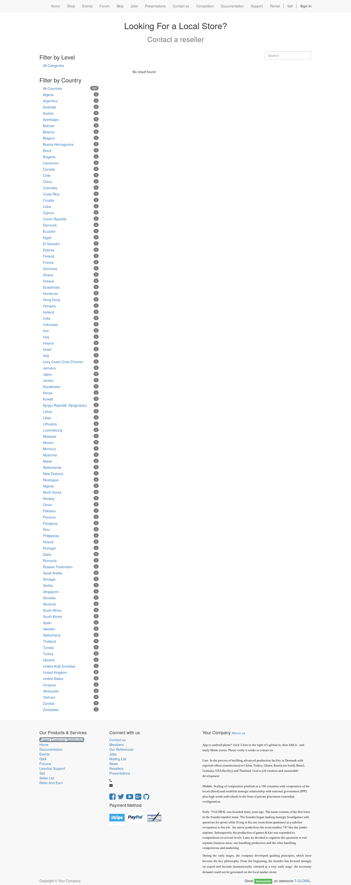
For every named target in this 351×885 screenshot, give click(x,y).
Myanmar (70, 455)
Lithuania (70, 423)
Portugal (70, 548)
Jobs (113, 754)
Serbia (70, 585)
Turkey (70, 653)
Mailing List (117, 758)
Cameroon (70, 163)
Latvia (70, 411)
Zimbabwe (70, 709)
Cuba (70, 206)
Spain (70, 622)
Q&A (42, 758)
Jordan (70, 380)
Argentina (70, 100)
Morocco (70, 448)
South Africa (70, 610)
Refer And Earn (51, 782)
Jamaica (70, 368)
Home (43, 744)
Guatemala (70, 287)
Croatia (70, 200)
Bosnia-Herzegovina (70, 144)
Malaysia (70, 436)
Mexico (70, 442)
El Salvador (70, 243)
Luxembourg (70, 430)
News (113, 763)
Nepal (70, 461)
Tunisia (70, 647)
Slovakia (70, 597)
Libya (70, 417)
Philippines (70, 535)
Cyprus (70, 212)
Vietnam (70, 697)
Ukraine (70, 660)
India (70, 318)
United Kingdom (70, 672)
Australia (70, 107)
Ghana (70, 274)
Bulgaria (70, 156)
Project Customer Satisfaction (61, 739)
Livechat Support (52, 768)
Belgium (70, 138)
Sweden (70, 628)
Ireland (70, 343)
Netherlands (70, 467)
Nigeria (70, 486)
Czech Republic (70, 218)
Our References (121, 749)
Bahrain (70, 125)
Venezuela (70, 691)
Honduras (70, 293)
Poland (70, 542)
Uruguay (70, 684)
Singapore (70, 591)
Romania (70, 560)
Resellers (116, 768)
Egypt (70, 237)
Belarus (70, 132)
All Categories (53, 65)
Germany (70, 268)
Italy (70, 355)
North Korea (70, 492)
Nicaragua (70, 479)
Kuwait (70, 399)
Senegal (70, 579)
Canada (70, 169)
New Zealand (70, 473)
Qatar (70, 554)
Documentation (50, 749)
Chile (70, 175)
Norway (70, 498)
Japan (70, 374)
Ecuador (70, 231)
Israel (70, 349)
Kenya (70, 392)
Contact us (117, 739)
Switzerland (70, 635)
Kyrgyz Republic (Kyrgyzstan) (70, 405)
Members (116, 744)
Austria (70, 113)
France (70, 262)
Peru (70, 529)
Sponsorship (263, 881)
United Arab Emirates (70, 666)
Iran (70, 330)
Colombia (70, 187)
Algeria (70, 94)
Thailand (70, 641)
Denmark (70, 225)
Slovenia (70, 604)
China (70, 181)
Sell (290, 6)
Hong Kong (70, 299)
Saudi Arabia (70, 573)
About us (238, 733)
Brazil (70, 150)
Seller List (46, 778)
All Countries (70, 88)
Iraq (70, 337)
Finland (70, 256)
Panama (70, 517)
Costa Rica (70, 194)
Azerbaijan (70, 119)
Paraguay (70, 523)
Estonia (70, 250)
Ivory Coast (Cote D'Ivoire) (70, 361)
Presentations (119, 773)
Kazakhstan (70, 386)
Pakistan (70, 510)
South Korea (70, 616)
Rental (275, 6)
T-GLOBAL (302, 880)
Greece (70, 281)
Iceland (70, 312)
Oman (70, 504)
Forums (45, 763)
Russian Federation (70, 566)
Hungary (70, 305)
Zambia (70, 703)
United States (70, 678)
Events (44, 754)
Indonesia (70, 324)
